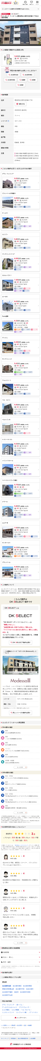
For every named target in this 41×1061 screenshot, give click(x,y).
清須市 (16, 992)
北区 (25, 1025)
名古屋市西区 (11, 80)
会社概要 (32, 1038)
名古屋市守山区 (7, 995)
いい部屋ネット (5, 1025)
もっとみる (20, 767)
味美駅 (34, 80)
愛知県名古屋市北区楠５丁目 (23, 100)
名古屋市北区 (14, 75)
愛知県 (4, 982)
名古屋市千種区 (7, 992)
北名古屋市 (29, 989)
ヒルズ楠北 (5, 1010)
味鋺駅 (23, 80)
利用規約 (13, 1038)
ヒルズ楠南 (15, 1010)
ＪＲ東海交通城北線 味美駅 (24, 158)
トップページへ (21, 1017)
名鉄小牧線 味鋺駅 (21, 153)
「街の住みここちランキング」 (21, 845)
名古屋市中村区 (25, 992)
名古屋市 (19, 1025)
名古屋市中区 (20, 989)
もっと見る (20, 942)
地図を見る (22, 104)
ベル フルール (25, 1010)
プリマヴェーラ (24, 1007)
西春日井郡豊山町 (8, 989)
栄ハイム (19, 1004)
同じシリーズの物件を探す (21, 712)
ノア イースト (33, 1012)
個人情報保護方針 (23, 1038)
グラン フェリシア (8, 1004)
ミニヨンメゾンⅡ (8, 1012)
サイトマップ (5, 1038)
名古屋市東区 (28, 75)
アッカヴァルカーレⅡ (9, 1007)
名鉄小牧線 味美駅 (21, 156)
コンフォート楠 (21, 1012)
